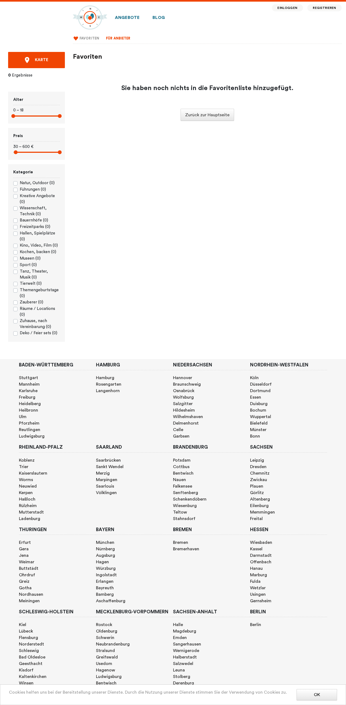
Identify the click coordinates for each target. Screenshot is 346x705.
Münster (258, 430)
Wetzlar (258, 588)
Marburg (258, 575)
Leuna (179, 670)
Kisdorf (26, 670)
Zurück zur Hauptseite (207, 115)
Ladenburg (29, 519)
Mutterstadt (31, 512)
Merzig (103, 473)
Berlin (255, 625)
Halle (178, 625)
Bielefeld (259, 423)
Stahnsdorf (184, 519)
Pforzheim (29, 423)
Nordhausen (31, 594)
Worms (26, 480)
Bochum (258, 410)
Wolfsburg (183, 397)
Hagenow (105, 670)
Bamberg (105, 594)
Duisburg (259, 404)
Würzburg (106, 568)
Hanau (256, 568)
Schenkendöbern (190, 499)
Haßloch (27, 499)
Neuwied (28, 486)
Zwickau (258, 480)
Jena (24, 555)
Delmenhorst (186, 423)
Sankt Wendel (110, 467)
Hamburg (105, 378)
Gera (24, 549)
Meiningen (29, 601)
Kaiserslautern (33, 473)
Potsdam (182, 460)
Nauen (179, 480)
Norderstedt (31, 644)
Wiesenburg (185, 506)
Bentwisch (183, 473)
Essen (255, 397)
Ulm (22, 417)
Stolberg (181, 676)
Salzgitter (183, 404)
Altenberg (260, 499)
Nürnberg (105, 549)
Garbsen (181, 436)
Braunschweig (187, 384)
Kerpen (26, 493)
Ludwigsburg (32, 436)
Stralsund (105, 650)
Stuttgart (28, 378)
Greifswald (107, 657)
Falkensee (182, 486)
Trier (23, 467)
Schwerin (105, 638)
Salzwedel (183, 663)
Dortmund (260, 391)
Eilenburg (259, 506)
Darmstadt (261, 555)
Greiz (24, 581)
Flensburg (28, 638)
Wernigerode (186, 650)
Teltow (180, 512)
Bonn (255, 436)
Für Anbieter (118, 38)
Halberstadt (185, 657)
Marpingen (106, 480)
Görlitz (257, 493)
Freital (256, 519)
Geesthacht (30, 663)
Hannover (182, 378)
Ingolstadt (106, 575)
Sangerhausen (187, 644)
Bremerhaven (186, 549)
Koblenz (27, 460)
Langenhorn (108, 391)
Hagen (102, 562)
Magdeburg (184, 631)
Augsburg (105, 555)
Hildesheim (184, 410)
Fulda (255, 581)
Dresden (258, 467)
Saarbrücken (108, 460)
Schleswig (29, 650)
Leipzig (257, 460)
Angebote (127, 17)
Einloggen (287, 7)
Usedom (104, 663)
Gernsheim (260, 601)
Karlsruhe (28, 391)
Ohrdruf (27, 575)
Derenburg (183, 683)
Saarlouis (105, 486)
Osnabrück (183, 391)
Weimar (26, 562)
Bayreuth (105, 588)
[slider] (13, 116)
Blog (158, 17)
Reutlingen (29, 430)
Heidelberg (30, 404)
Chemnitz (260, 473)
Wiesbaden (261, 542)
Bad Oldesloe (32, 657)
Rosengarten (108, 384)
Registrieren (324, 7)
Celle (178, 430)
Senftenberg (185, 493)
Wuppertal (260, 417)
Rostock (104, 625)
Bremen (180, 542)
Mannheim (29, 384)
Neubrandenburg (113, 644)
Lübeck (26, 631)
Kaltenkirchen (32, 676)
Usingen (258, 594)
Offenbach (260, 562)
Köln (254, 378)
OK (317, 695)
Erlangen (105, 581)
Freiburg (27, 397)
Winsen (26, 683)
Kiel (22, 625)
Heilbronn (28, 410)
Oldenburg (106, 631)
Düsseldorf (261, 384)
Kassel (256, 549)
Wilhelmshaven (188, 417)
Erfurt (25, 542)
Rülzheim (28, 506)
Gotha (25, 588)
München (105, 542)
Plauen (256, 486)
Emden (180, 638)
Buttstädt (28, 568)
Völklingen (106, 493)
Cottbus (181, 467)
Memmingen (262, 512)
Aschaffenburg (110, 601)
